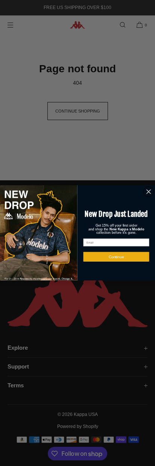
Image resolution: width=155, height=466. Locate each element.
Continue (116, 257)
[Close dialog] (148, 192)
